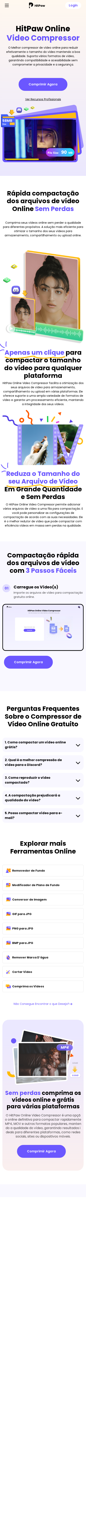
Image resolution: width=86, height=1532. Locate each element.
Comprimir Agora (43, 84)
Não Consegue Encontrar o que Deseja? (41, 1004)
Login (73, 5)
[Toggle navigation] (7, 5)
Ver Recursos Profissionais (43, 99)
